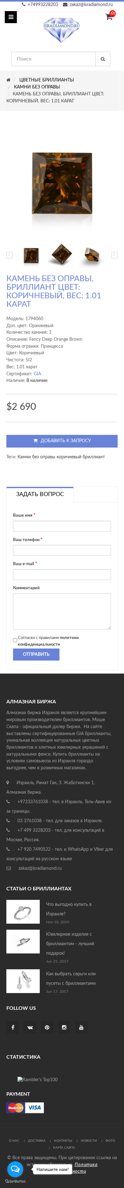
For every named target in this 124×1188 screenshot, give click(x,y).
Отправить (36, 654)
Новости (89, 1140)
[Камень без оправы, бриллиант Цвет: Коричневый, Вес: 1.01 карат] (31, 254)
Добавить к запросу (66, 441)
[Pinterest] (47, 1028)
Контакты (63, 1140)
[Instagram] (64, 1028)
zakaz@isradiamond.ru (91, 5)
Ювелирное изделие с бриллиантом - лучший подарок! (70, 944)
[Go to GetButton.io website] (15, 1181)
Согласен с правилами (48, 641)
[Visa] (25, 1107)
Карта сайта (64, 1147)
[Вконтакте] (30, 1028)
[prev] (9, 255)
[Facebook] (12, 1028)
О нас (14, 1140)
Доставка (36, 1140)
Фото (110, 1140)
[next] (114, 255)
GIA (37, 374)
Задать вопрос (40, 494)
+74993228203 (43, 5)
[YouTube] (81, 1028)
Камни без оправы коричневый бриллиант (61, 457)
